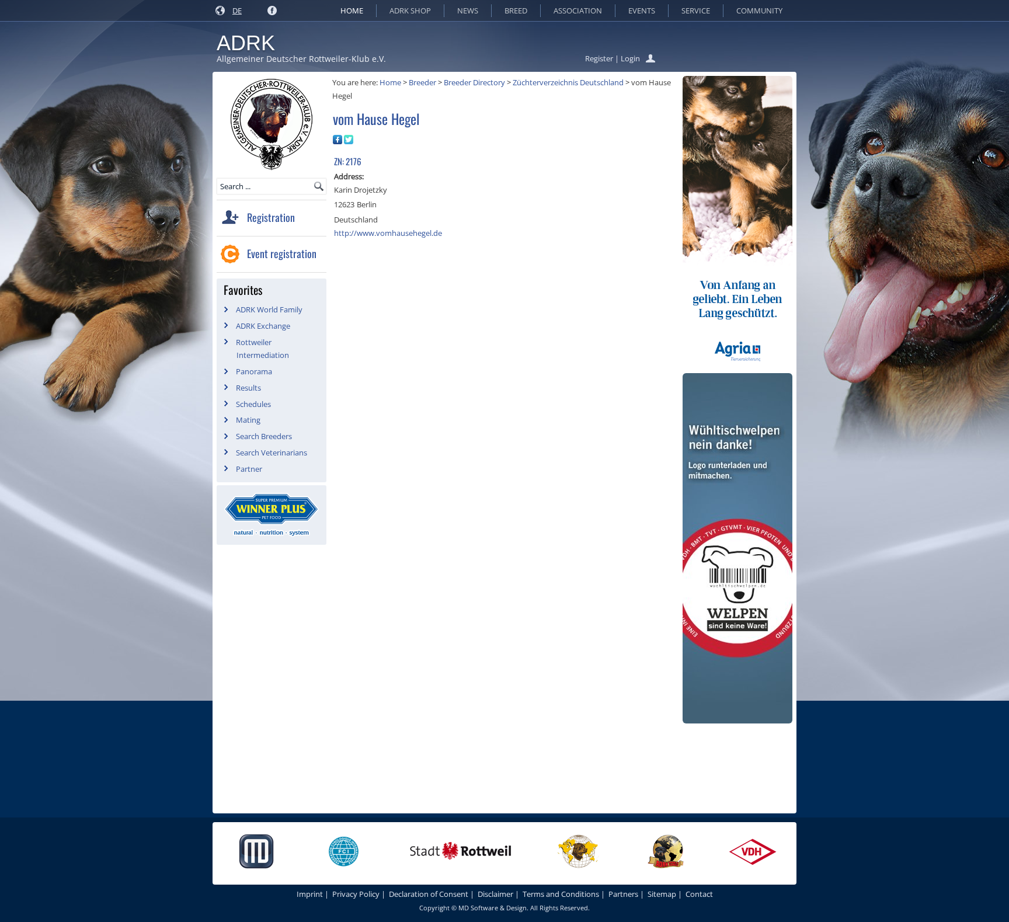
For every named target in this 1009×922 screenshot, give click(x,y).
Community (759, 10)
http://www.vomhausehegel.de (388, 233)
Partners (623, 894)
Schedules (253, 404)
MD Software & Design (492, 907)
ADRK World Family (269, 309)
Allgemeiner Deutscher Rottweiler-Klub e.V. (301, 58)
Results (248, 387)
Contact (699, 894)
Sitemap (662, 894)
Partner (249, 469)
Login (630, 58)
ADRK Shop (410, 10)
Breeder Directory (474, 82)
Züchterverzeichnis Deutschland (568, 82)
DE (237, 10)
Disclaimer (495, 894)
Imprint (310, 894)
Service (695, 10)
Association (578, 10)
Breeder (422, 82)
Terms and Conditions (561, 894)
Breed (516, 10)
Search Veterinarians (271, 452)
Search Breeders (264, 436)
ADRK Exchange (263, 326)
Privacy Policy (356, 894)
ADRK (246, 43)
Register (599, 58)
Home (351, 10)
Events (641, 10)
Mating (248, 420)
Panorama (254, 371)
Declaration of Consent (428, 894)
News (467, 10)
